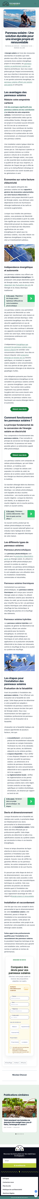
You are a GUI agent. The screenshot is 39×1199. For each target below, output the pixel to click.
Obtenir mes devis (19, 409)
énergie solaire (19, 48)
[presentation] (19, 1108)
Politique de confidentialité (12, 1189)
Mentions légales (8, 1193)
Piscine (23, 1062)
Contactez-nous (8, 1182)
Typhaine (9, 1127)
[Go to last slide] (5, 1115)
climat (16, 1062)
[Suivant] (33, 1115)
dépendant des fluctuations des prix (17, 285)
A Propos (6, 1178)
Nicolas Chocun (13, 46)
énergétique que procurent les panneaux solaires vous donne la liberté (17, 347)
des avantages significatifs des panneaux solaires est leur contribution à (19, 109)
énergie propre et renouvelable (22, 896)
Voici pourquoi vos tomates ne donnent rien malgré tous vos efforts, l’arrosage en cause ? (18, 1122)
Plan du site (7, 1186)
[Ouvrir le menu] (35, 3)
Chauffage (8, 1062)
